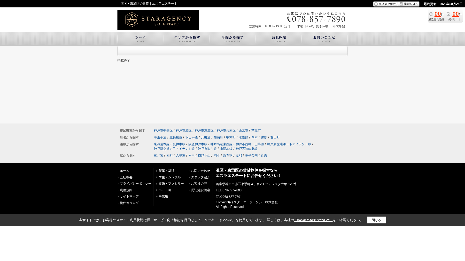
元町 (169, 155)
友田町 (275, 137)
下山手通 (191, 137)
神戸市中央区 (163, 130)
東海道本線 (162, 144)
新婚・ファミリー (171, 183)
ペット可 (165, 190)
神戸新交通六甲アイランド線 (174, 149)
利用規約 (126, 190)
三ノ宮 (158, 155)
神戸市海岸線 (207, 149)
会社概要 (126, 177)
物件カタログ (129, 203)
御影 (264, 137)
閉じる (376, 220)
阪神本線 (179, 144)
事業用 (163, 196)
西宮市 (243, 130)
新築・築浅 (166, 171)
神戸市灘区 (184, 130)
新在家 (227, 155)
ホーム (124, 171)
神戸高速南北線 (247, 149)
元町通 (205, 137)
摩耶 (239, 155)
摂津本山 (204, 155)
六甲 (191, 155)
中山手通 (160, 137)
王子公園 (251, 155)
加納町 (218, 137)
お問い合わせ (200, 171)
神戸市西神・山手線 (250, 144)
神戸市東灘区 (204, 130)
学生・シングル (170, 177)
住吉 (264, 155)
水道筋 (243, 137)
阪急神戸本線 (197, 144)
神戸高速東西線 (221, 144)
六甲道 (180, 155)
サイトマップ (129, 196)
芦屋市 (256, 130)
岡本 (254, 137)
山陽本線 (226, 149)
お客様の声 (199, 183)
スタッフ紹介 (200, 177)
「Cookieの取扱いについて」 (313, 220)
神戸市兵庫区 (226, 130)
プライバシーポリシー (135, 183)
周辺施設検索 (200, 190)
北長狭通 (176, 137)
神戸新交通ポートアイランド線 (289, 144)
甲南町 (231, 137)
